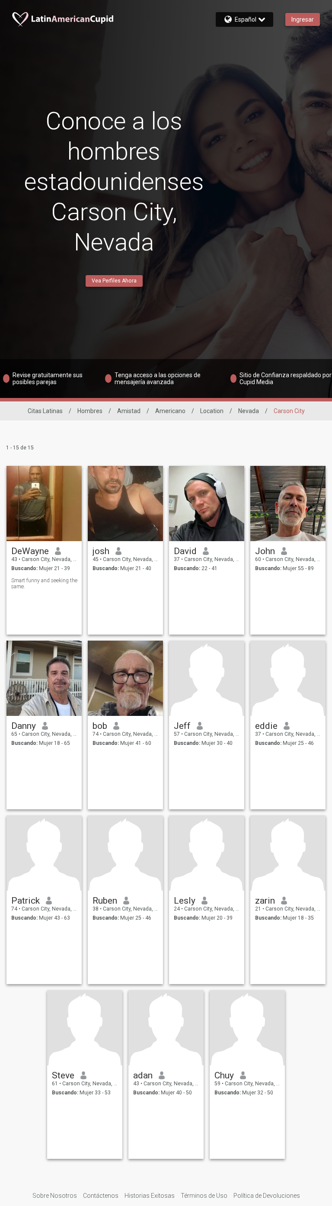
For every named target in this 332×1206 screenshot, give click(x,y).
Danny (23, 726)
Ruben (105, 900)
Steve (63, 1075)
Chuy (224, 1075)
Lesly (184, 900)
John (265, 551)
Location (211, 410)
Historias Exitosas (149, 1195)
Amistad (128, 410)
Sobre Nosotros (54, 1195)
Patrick (25, 900)
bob (100, 726)
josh (101, 551)
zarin (265, 900)
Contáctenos (100, 1195)
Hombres (89, 410)
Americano (170, 410)
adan (143, 1075)
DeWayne (30, 551)
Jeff (182, 726)
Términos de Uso (204, 1195)
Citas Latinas (45, 410)
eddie (266, 726)
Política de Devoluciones (266, 1195)
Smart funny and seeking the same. (44, 583)
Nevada (248, 410)
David (185, 551)
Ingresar (302, 19)
